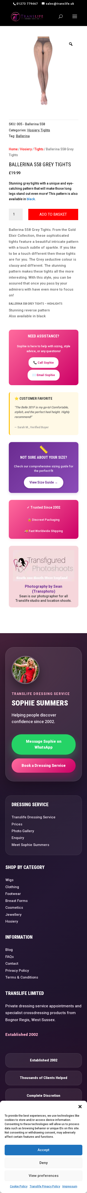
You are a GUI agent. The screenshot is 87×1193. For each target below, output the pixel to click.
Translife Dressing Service (33, 817)
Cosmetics (14, 907)
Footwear (13, 894)
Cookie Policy (18, 1186)
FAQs (9, 957)
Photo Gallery (23, 831)
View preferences (43, 1176)
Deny (43, 1163)
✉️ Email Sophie (43, 375)
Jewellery (13, 914)
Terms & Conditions (21, 977)
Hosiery (33, 130)
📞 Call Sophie (43, 362)
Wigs (9, 880)
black (31, 199)
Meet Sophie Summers (30, 845)
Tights (45, 130)
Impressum (69, 1186)
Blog (9, 950)
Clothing (12, 887)
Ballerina (23, 136)
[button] (80, 1106)
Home (13, 149)
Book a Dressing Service (44, 765)
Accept (43, 1150)
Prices (17, 824)
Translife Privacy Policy (45, 1186)
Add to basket (53, 214)
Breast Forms (16, 901)
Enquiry (18, 838)
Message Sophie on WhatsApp (43, 744)
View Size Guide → (43, 482)
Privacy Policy (17, 970)
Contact (11, 963)
